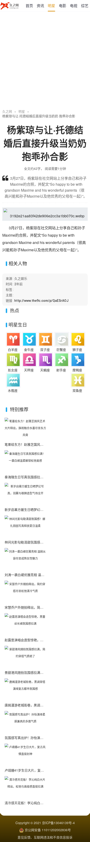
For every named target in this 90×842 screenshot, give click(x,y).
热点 (14, 310)
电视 (73, 5)
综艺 (84, 5)
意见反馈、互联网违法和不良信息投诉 (45, 837)
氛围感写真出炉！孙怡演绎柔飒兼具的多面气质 (38, 737)
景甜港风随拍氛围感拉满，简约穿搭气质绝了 (37, 672)
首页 (29, 5)
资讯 (40, 5)
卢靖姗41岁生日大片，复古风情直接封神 (34, 770)
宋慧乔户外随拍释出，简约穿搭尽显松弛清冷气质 (40, 607)
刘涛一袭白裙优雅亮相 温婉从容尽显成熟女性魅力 (41, 574)
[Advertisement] (45, 61)
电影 (62, 5)
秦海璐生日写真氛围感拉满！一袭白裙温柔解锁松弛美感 (45, 477)
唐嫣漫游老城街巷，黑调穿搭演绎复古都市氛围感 (40, 705)
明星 (51, 5)
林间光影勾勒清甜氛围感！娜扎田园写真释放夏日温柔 (43, 542)
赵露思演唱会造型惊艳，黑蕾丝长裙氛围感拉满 (38, 640)
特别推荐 (19, 409)
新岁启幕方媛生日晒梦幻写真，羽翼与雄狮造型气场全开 (45, 509)
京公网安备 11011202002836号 (48, 830)
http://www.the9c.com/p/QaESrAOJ (41, 300)
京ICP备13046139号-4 (58, 822)
